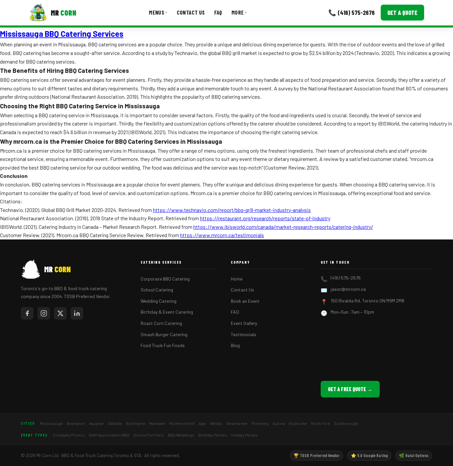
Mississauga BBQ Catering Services (61, 33)
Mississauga (51, 423)
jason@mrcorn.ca (348, 289)
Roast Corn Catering (161, 323)
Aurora (279, 423)
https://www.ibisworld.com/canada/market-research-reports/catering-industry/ (283, 227)
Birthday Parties (212, 435)
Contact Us (191, 12)
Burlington (135, 423)
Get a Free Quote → (350, 389)
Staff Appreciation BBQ (109, 435)
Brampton (76, 423)
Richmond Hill (182, 423)
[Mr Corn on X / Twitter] (60, 313)
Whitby (216, 423)
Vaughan (96, 423)
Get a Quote (402, 12)
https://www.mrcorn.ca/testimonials (222, 235)
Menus (158, 12)
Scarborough (346, 423)
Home (236, 279)
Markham (157, 423)
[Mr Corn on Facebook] (27, 313)
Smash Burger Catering (164, 334)
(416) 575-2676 (346, 278)
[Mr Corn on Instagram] (43, 313)
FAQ (218, 12)
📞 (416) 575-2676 (351, 12)
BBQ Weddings (181, 435)
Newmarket (237, 423)
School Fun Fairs (148, 435)
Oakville (115, 423)
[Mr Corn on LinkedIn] (77, 313)
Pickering (260, 423)
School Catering (157, 289)
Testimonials (243, 334)
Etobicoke (298, 423)
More (239, 12)
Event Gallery (244, 323)
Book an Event (245, 301)
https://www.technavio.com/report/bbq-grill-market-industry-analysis (232, 210)
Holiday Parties (244, 435)
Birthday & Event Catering (167, 312)
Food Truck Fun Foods (163, 345)
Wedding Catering (158, 301)
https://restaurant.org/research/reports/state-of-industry (265, 218)
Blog (235, 345)
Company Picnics (69, 435)
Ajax (202, 423)
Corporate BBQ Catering (165, 279)
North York (320, 423)
